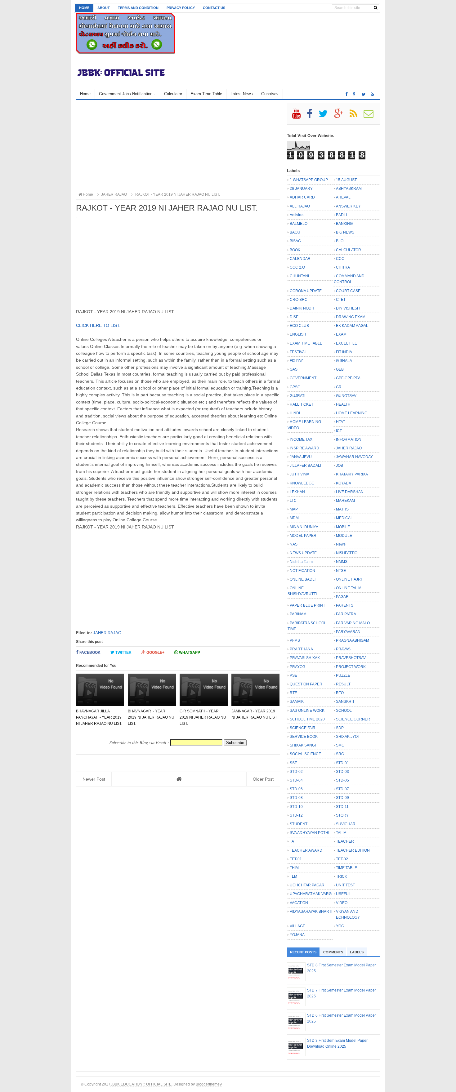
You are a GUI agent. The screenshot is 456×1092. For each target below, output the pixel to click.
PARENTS (344, 605)
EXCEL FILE (346, 343)
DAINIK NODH (302, 308)
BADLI (341, 215)
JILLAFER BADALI (305, 465)
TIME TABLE (346, 868)
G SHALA (344, 361)
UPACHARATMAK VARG (311, 894)
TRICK (341, 876)
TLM (293, 876)
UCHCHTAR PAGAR (307, 885)
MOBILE (343, 527)
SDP (340, 728)
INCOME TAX (301, 439)
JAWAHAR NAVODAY (354, 457)
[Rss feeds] (372, 94)
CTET (341, 299)
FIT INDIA (344, 352)
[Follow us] (364, 94)
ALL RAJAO (300, 206)
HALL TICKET (301, 404)
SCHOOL (344, 710)
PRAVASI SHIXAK (305, 658)
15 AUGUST (346, 180)
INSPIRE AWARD (304, 448)
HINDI (295, 413)
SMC (340, 745)
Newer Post (94, 779)
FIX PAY (296, 361)
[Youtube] (299, 116)
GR (339, 387)
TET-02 (342, 859)
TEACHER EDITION (353, 850)
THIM (294, 868)
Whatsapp (189, 652)
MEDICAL (344, 518)
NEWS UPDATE (303, 553)
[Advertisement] (178, 146)
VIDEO (341, 903)
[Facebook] (312, 116)
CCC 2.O (297, 267)
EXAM (341, 334)
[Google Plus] (341, 116)
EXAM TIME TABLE (306, 343)
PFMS (295, 640)
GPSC (295, 387)
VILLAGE (297, 926)
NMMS (341, 561)
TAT (293, 841)
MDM (294, 518)
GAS (293, 369)
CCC (340, 258)
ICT (339, 431)
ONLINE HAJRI (349, 579)
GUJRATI (297, 396)
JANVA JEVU (301, 457)
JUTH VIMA (299, 474)
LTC (293, 500)
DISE (294, 317)
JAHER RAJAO (107, 633)
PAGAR (342, 597)
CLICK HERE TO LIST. (98, 325)
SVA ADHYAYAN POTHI (309, 833)
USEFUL (343, 894)
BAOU (295, 232)
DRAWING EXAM (350, 317)
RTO (340, 693)
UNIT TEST (345, 885)
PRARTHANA (301, 649)
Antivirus (297, 215)
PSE (293, 675)
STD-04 (296, 780)
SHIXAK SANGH (304, 745)
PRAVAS (343, 649)
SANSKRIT (345, 701)
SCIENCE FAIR (302, 728)
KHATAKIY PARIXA (352, 474)
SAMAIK (297, 701)
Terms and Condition (138, 8)
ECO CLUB (299, 325)
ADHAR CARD (302, 197)
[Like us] (346, 94)
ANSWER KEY (348, 206)
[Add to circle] (355, 94)
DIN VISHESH (348, 308)
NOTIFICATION (302, 570)
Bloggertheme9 (209, 1084)
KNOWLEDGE (302, 483)
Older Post (263, 779)
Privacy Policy (181, 8)
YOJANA (297, 935)
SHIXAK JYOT (348, 736)
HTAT (340, 422)
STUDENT (298, 824)
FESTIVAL (298, 352)
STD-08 (296, 798)
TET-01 (296, 859)
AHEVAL (343, 197)
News (341, 544)
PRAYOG (297, 667)
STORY (342, 815)
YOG (340, 926)
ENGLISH (298, 334)
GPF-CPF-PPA (348, 378)
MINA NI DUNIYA (304, 527)
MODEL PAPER (303, 535)
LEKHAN (297, 492)
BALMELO (298, 223)
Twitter (123, 652)
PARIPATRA (346, 614)
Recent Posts (303, 952)
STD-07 (342, 789)
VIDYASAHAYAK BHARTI (311, 911)
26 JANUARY (301, 188)
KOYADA (343, 483)
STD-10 (296, 807)
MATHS (342, 509)
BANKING (344, 223)
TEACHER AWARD (306, 850)
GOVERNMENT (303, 378)
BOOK (295, 250)
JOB (339, 465)
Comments (333, 952)
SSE (293, 763)
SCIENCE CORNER (353, 719)
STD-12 (296, 815)
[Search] (375, 8)
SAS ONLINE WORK (307, 710)
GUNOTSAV (346, 396)
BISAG (295, 241)
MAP (294, 509)
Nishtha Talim (301, 561)
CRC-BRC (298, 299)
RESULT (343, 684)
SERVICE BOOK (304, 736)
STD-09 (342, 798)
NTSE (341, 570)
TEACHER (345, 841)
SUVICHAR (345, 824)
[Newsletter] (371, 116)
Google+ (154, 652)
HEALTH (343, 404)
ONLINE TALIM (348, 588)
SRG (340, 754)
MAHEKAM (345, 500)
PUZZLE (343, 675)
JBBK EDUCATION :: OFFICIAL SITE (141, 1084)
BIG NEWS (345, 232)
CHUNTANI (299, 276)
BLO (339, 241)
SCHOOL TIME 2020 (307, 719)
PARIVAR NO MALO (353, 623)
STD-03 (342, 771)
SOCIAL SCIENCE (305, 754)
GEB (340, 369)
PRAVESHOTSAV (351, 658)
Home (84, 8)
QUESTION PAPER (306, 684)
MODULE (344, 535)
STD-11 (342, 807)
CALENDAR (300, 258)
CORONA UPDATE (306, 291)
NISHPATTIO (346, 553)
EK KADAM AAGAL (352, 325)
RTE (293, 693)
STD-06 (296, 789)
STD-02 (296, 771)
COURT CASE (348, 291)
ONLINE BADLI (302, 579)
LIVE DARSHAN (350, 492)
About (103, 8)
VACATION (299, 903)
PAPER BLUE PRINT (307, 605)
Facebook (89, 652)
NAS (293, 544)
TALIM (341, 833)
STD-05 (342, 780)
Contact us (214, 8)
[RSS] (356, 116)
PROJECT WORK (351, 667)
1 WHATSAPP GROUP (309, 180)
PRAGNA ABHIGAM (352, 640)
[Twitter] (326, 116)
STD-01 (342, 763)
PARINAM (298, 614)
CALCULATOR (348, 250)
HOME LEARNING (351, 413)
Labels (357, 952)
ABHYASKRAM (349, 188)
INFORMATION (348, 439)
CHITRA (343, 267)
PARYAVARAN (348, 632)
